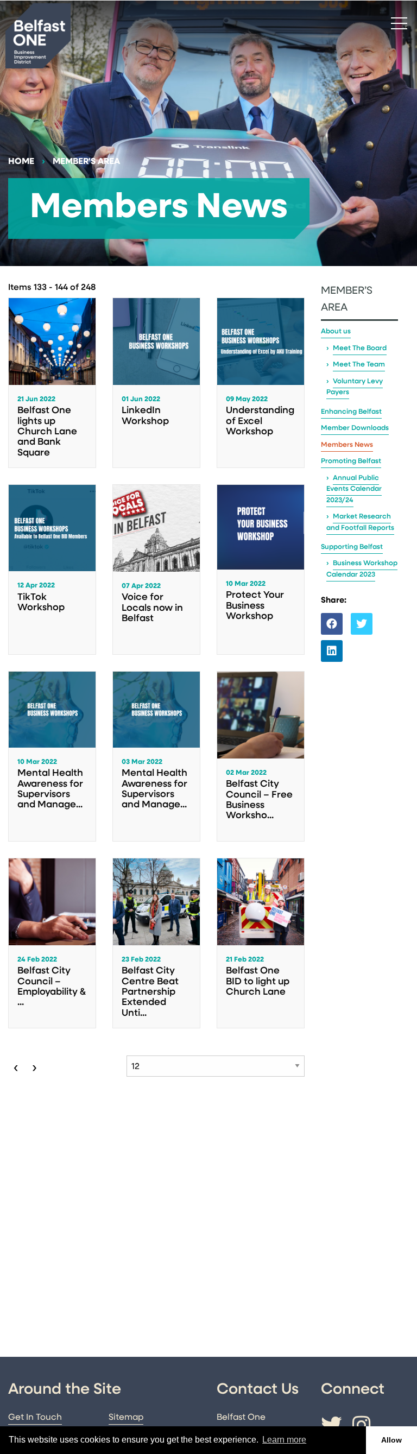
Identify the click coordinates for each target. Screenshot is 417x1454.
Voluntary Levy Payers (354, 387)
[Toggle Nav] (398, 22)
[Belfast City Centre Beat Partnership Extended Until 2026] (156, 943)
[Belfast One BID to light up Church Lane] (260, 943)
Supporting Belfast (352, 547)
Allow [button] (391, 1440)
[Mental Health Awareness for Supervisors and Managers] (52, 756)
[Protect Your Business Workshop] (260, 569)
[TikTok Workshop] (52, 569)
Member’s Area (346, 299)
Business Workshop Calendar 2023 (361, 569)
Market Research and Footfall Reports (360, 522)
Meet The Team (359, 364)
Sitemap (126, 1417)
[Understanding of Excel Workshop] (260, 382)
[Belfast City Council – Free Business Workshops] (260, 756)
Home (21, 161)
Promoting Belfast (351, 461)
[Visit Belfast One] (38, 35)
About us (336, 331)
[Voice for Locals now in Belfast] (156, 569)
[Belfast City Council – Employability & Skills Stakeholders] (52, 943)
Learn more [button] (284, 1439)
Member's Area (86, 161)
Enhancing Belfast (351, 411)
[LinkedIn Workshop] (156, 382)
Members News (347, 444)
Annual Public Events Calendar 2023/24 (354, 489)
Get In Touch (35, 1417)
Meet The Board (360, 348)
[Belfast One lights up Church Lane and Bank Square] (52, 382)
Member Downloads (355, 428)
